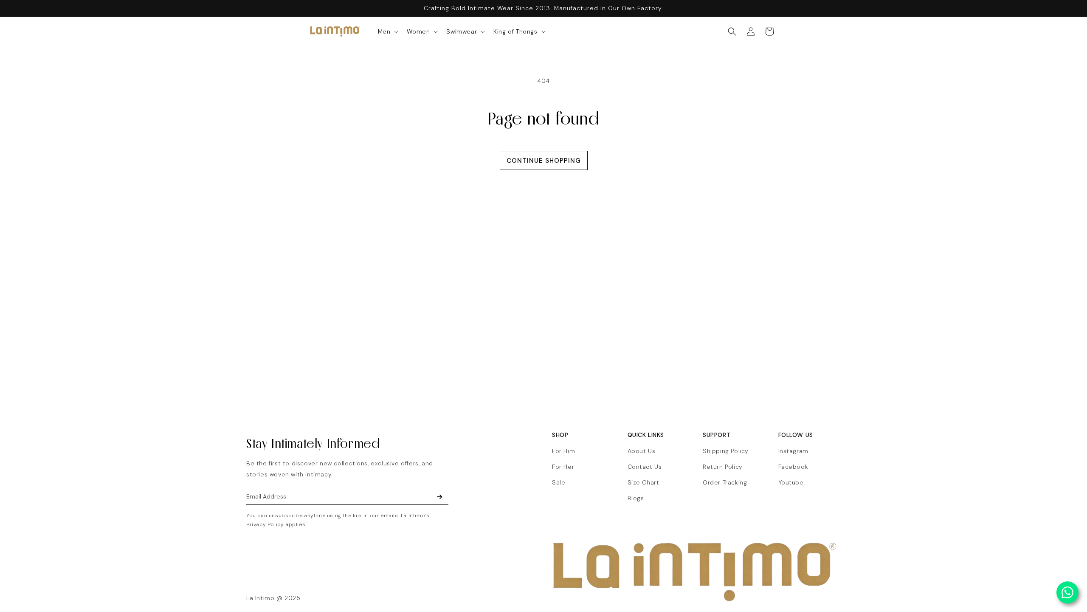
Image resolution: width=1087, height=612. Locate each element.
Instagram (793, 451)
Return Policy (723, 466)
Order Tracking (725, 482)
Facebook (793, 466)
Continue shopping (544, 160)
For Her (563, 466)
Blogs (636, 498)
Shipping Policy (726, 451)
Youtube (791, 482)
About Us (642, 451)
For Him (563, 451)
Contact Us (645, 466)
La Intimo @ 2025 (273, 598)
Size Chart (643, 482)
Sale (558, 482)
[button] (387, 31)
